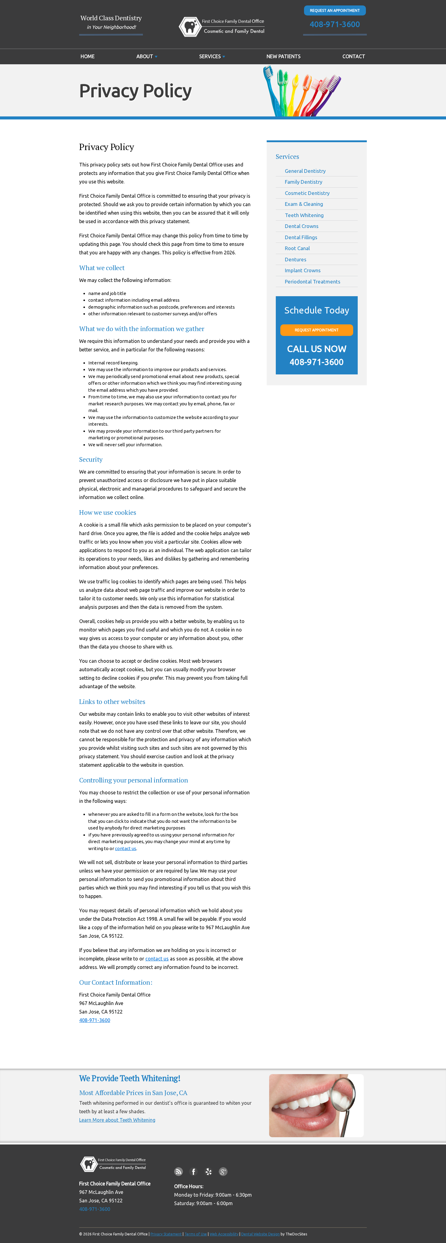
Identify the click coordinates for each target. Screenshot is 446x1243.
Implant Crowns (303, 270)
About (145, 56)
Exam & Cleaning (304, 204)
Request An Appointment (335, 10)
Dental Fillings (301, 237)
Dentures (295, 259)
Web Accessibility (224, 1234)
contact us (125, 848)
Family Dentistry (303, 182)
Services (210, 56)
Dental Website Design (260, 1234)
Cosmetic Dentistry (307, 193)
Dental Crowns (302, 226)
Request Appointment (317, 330)
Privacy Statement (166, 1234)
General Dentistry (305, 171)
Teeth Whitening (304, 215)
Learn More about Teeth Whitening (117, 1120)
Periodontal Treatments (312, 281)
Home (88, 56)
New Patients (284, 56)
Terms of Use (195, 1234)
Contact (354, 56)
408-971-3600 (335, 24)
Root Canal (297, 248)
